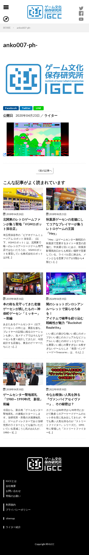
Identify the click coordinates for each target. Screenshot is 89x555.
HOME (7, 27)
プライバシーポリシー (18, 509)
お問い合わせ (13, 491)
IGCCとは (11, 481)
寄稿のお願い (13, 495)
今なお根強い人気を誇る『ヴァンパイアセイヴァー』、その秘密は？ (63, 399)
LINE (38, 108)
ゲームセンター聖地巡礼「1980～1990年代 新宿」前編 (23, 399)
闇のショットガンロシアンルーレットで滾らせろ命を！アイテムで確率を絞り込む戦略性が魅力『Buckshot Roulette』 (64, 315)
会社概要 (11, 486)
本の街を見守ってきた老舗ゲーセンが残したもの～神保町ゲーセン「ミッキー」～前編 (21, 311)
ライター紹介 (13, 527)
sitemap (10, 518)
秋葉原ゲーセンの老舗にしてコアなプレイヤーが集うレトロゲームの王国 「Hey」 (64, 226)
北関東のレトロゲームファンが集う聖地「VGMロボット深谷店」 (22, 223)
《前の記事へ (44, 170)
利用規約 (11, 504)
